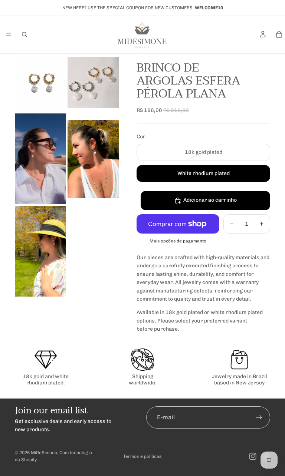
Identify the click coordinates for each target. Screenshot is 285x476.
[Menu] (8, 34)
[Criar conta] (259, 417)
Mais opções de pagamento (178, 241)
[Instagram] (252, 456)
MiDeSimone (44, 452)
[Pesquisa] (24, 34)
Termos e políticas (142, 456)
